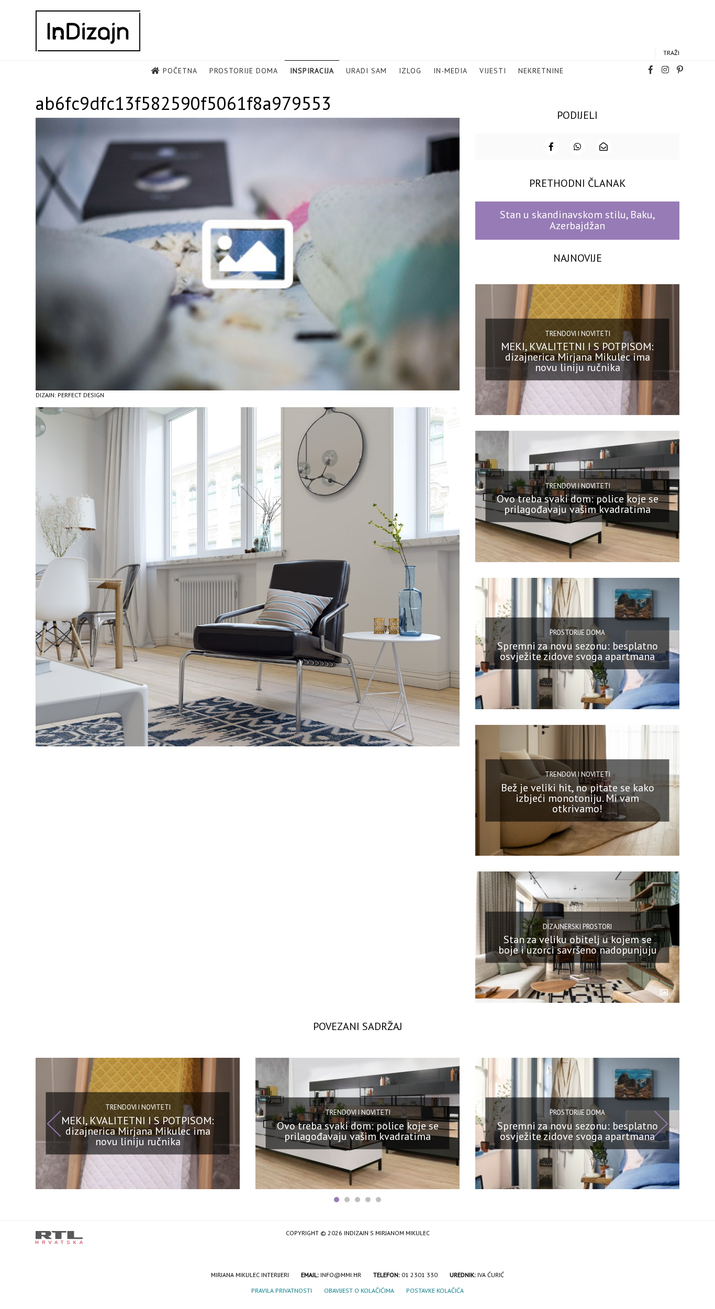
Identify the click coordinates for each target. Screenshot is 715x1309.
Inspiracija (312, 70)
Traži (671, 53)
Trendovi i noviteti (577, 333)
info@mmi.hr (340, 1275)
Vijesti (492, 70)
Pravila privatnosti (281, 1290)
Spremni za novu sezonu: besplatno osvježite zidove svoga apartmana (577, 651)
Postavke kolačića (435, 1290)
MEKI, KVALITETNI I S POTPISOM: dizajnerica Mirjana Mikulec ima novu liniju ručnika (577, 357)
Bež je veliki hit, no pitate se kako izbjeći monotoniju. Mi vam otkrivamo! (577, 797)
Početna (180, 70)
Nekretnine (541, 70)
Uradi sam (366, 70)
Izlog (410, 70)
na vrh (668, 1234)
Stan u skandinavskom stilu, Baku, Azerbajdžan (577, 220)
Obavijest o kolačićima (359, 1290)
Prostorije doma (243, 70)
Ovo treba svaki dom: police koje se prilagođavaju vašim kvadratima (577, 504)
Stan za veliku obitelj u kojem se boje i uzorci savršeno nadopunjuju (577, 945)
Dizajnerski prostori (577, 926)
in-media (450, 70)
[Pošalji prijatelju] (603, 146)
